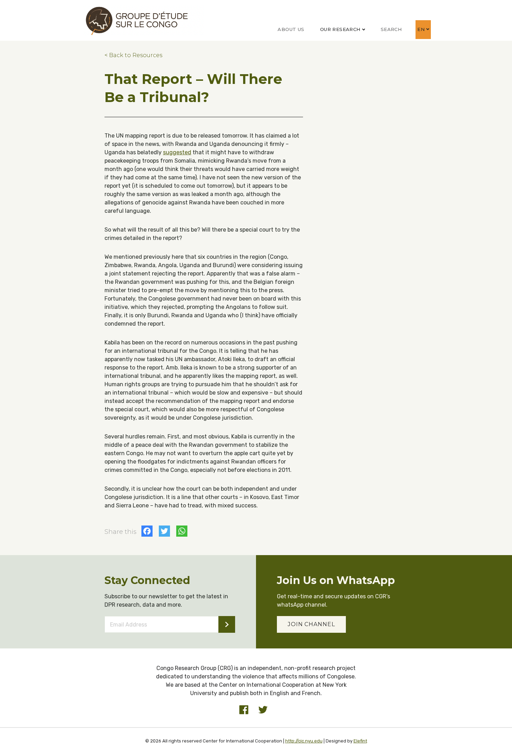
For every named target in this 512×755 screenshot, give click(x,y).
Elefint (360, 741)
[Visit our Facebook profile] (244, 710)
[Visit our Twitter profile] (263, 710)
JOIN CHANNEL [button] (311, 624)
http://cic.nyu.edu (304, 741)
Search (391, 29)
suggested (177, 152)
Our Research (340, 29)
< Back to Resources (133, 55)
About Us (291, 29)
